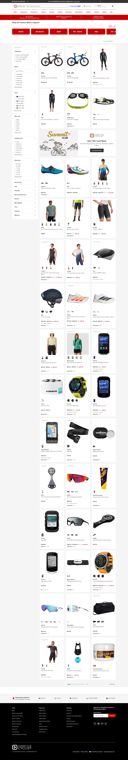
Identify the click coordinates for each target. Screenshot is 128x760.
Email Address (97, 712)
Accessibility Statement (72, 724)
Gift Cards (14, 729)
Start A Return (43, 716)
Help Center (42, 710)
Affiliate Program (70, 721)
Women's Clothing (17, 721)
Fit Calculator (15, 732)
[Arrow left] (110, 26)
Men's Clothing (16, 718)
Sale (16, 186)
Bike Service (42, 732)
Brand (16, 67)
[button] (75, 6)
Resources (42, 708)
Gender (17, 199)
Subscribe (112, 715)
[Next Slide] (100, 1)
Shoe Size (18, 160)
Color (16, 93)
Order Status (42, 718)
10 (82, 684)
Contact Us (69, 710)
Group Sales (69, 726)
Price (16, 207)
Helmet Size (18, 182)
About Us (68, 713)
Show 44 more (18, 154)
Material (17, 215)
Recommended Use (20, 195)
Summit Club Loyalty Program (74, 716)
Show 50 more (18, 87)
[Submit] (27, 6)
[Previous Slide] (28, 1)
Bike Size (17, 116)
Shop (13, 708)
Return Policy (42, 713)
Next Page (112, 684)
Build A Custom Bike (17, 713)
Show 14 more (18, 176)
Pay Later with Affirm (17, 716)
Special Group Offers (44, 721)
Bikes (13, 710)
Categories (18, 51)
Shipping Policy (43, 729)
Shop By (17, 191)
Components (15, 726)
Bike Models (18, 203)
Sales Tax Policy (43, 726)
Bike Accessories (16, 724)
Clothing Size (19, 138)
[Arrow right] (114, 26)
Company (68, 708)
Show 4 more (18, 132)
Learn (40, 724)
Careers (68, 718)
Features (17, 211)
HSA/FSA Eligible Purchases (19, 734)
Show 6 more (18, 110)
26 (87, 684)
